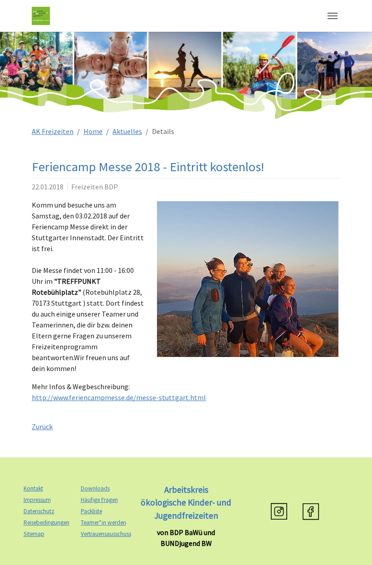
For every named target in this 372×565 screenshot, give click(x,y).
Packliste (91, 511)
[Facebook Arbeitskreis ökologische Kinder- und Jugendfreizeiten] (311, 511)
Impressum (37, 500)
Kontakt (33, 488)
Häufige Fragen (99, 500)
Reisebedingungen (46, 522)
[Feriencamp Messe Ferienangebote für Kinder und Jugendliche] (247, 279)
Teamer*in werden (103, 522)
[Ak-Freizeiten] (41, 16)
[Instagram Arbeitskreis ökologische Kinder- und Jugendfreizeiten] (279, 511)
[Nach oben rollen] (352, 545)
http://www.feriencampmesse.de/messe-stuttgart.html (119, 397)
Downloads (95, 488)
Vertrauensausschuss (106, 534)
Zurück (42, 426)
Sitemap (34, 534)
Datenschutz (39, 511)
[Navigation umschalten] (332, 16)
